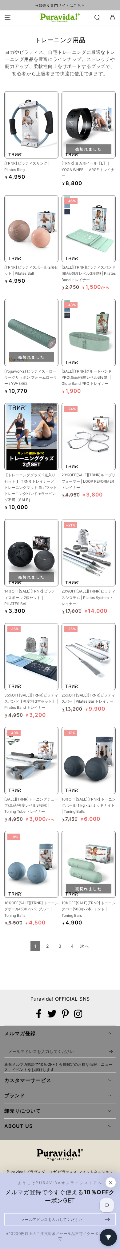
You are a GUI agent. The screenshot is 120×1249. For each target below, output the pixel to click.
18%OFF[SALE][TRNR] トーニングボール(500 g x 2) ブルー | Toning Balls (31, 909)
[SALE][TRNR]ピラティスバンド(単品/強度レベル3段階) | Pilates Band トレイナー (89, 273)
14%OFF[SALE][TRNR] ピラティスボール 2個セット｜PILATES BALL (29, 597)
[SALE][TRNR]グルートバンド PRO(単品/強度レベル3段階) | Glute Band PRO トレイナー (87, 377)
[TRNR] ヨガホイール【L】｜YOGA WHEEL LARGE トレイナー (88, 169)
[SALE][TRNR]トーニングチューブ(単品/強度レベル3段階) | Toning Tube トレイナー (31, 805)
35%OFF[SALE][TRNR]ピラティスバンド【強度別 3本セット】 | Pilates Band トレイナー (31, 701)
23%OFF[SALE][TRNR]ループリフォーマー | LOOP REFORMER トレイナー (88, 481)
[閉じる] (110, 1182)
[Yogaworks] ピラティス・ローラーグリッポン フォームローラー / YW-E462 (30, 377)
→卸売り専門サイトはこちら (60, 5)
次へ (84, 946)
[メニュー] (7, 18)
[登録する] (112, 1051)
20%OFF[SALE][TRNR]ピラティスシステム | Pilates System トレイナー (88, 597)
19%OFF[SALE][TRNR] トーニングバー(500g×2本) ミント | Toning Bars (89, 909)
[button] (97, 18)
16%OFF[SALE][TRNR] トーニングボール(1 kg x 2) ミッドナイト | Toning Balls (89, 805)
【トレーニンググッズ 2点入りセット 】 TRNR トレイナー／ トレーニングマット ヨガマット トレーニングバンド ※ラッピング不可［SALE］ (30, 487)
